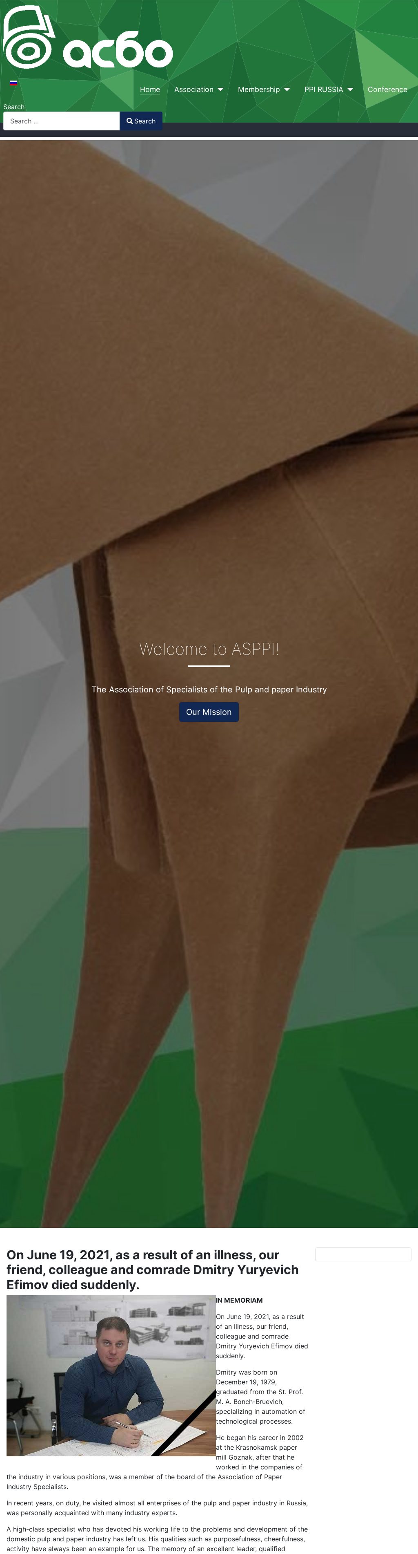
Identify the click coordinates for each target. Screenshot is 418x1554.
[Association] (218, 89)
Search (13, 107)
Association (193, 89)
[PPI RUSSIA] (348, 89)
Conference (387, 89)
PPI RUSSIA (324, 89)
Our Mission (209, 712)
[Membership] (285, 89)
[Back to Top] (403, 1538)
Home (150, 89)
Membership (259, 89)
